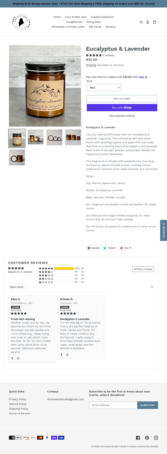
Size (89, 81)
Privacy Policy (17, 399)
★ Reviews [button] (163, 230)
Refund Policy (17, 403)
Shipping (91, 65)
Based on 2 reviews (20, 271)
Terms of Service (19, 413)
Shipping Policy (18, 408)
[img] (31, 313)
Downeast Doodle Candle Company (118, 446)
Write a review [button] (143, 269)
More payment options (122, 115)
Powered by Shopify (147, 446)
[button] (94, 55)
